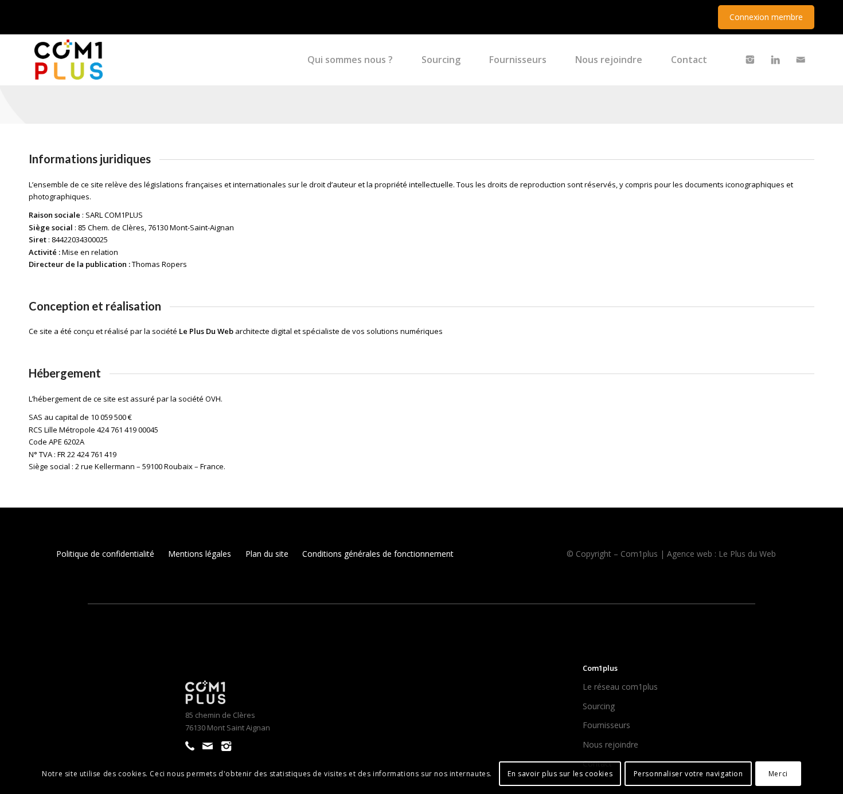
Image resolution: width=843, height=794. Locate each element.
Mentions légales (199, 553)
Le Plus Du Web (206, 331)
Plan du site (266, 553)
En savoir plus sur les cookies (560, 774)
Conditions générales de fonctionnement (378, 553)
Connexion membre (766, 16)
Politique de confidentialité (105, 553)
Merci (778, 774)
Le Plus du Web (747, 553)
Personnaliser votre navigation (688, 774)
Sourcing (599, 706)
